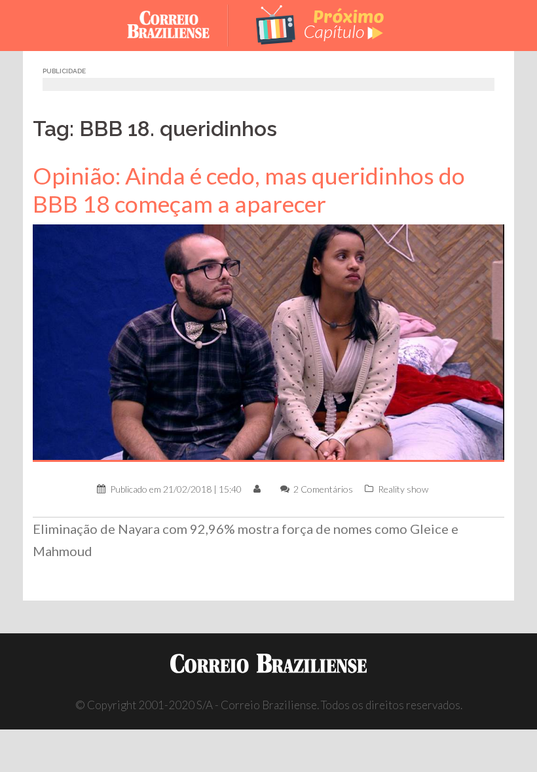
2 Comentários (323, 489)
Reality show (403, 489)
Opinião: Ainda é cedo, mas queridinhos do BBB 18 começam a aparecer (249, 190)
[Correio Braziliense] (178, 24)
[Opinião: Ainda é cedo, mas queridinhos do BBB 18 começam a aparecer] (268, 342)
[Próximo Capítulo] (321, 24)
